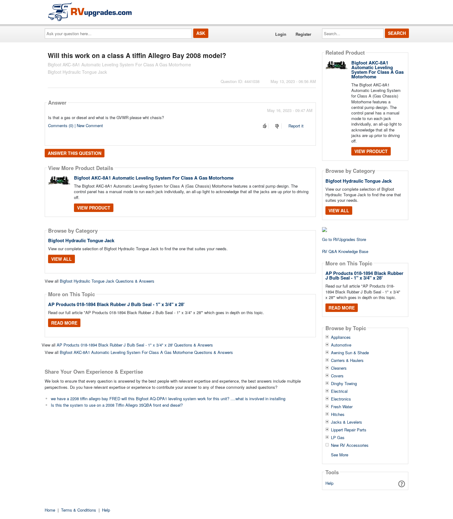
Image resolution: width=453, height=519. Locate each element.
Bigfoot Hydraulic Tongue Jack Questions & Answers (107, 281)
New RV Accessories (350, 445)
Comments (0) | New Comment (75, 125)
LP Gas (338, 437)
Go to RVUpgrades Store (344, 239)
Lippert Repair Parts (348, 430)
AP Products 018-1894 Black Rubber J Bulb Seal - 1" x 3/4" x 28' (116, 304)
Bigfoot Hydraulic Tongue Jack (81, 240)
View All (61, 259)
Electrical (339, 391)
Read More (64, 323)
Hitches (338, 414)
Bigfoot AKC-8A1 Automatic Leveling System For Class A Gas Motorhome (154, 177)
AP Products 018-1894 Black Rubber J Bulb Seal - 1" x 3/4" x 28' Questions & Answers (135, 345)
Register (303, 34)
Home (50, 510)
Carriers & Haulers (347, 360)
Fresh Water (342, 407)
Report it (296, 126)
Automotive (341, 345)
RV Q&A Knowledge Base (345, 251)
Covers (337, 376)
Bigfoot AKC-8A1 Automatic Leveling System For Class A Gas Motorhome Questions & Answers (146, 352)
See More (339, 454)
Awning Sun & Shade (350, 353)
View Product (93, 208)
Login (280, 34)
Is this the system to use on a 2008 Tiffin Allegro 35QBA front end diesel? (117, 405)
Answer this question (74, 153)
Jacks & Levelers (346, 422)
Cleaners (339, 368)
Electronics (341, 399)
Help (329, 483)
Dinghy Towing (344, 383)
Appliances (341, 337)
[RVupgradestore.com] (90, 12)
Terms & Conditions (78, 510)
